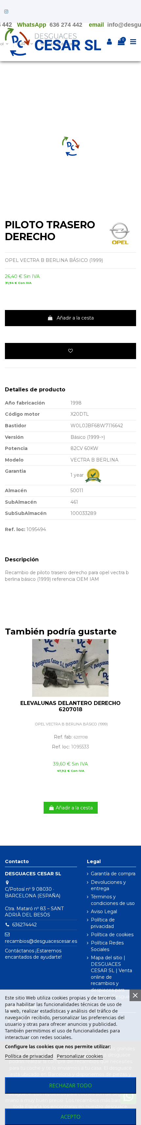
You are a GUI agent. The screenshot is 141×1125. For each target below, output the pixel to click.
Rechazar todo (70, 1085)
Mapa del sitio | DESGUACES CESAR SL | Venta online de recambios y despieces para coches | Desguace (113, 977)
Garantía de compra (113, 874)
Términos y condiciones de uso (113, 900)
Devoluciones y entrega (108, 885)
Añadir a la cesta (75, 318)
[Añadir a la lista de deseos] (70, 351)
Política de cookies (112, 935)
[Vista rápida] (131, 660)
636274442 (24, 925)
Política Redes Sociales (107, 946)
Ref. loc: (15, 529)
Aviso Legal (104, 911)
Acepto (71, 1116)
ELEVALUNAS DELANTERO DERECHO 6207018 (70, 706)
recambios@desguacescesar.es (41, 941)
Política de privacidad (103, 923)
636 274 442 (66, 24)
